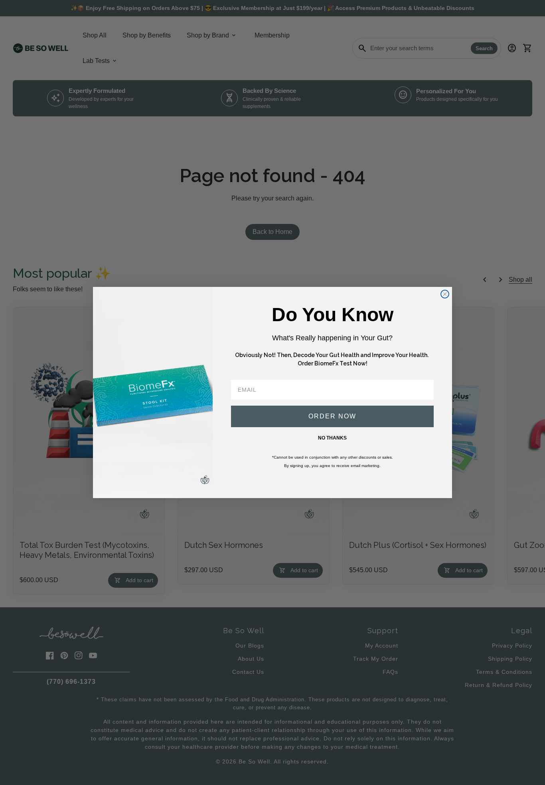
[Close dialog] (445, 294)
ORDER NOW (332, 416)
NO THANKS (332, 438)
